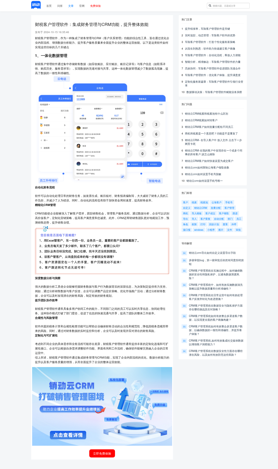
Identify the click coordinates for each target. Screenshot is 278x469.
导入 (194, 219)
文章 (71, 6)
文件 (229, 229)
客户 (185, 202)
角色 (185, 224)
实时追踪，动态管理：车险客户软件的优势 (210, 35)
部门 (230, 219)
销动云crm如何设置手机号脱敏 (203, 174)
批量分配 (216, 208)
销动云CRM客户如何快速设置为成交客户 (209, 161)
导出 (185, 219)
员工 (238, 219)
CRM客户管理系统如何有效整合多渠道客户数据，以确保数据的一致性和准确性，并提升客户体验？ (216, 330)
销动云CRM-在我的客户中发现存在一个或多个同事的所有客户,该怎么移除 (213, 152)
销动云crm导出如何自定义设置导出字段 (212, 253)
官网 (82, 6)
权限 (194, 224)
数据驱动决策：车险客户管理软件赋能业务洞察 (214, 92)
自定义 (186, 208)
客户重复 (205, 219)
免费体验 (95, 6)
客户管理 (229, 208)
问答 (60, 6)
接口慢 (186, 229)
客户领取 (224, 213)
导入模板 (197, 213)
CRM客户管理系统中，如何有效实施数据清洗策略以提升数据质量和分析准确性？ (216, 286)
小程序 (211, 229)
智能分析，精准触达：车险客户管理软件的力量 (213, 62)
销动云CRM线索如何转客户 (201, 120)
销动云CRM (200, 208)
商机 (185, 213)
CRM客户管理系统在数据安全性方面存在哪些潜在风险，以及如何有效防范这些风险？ (216, 352)
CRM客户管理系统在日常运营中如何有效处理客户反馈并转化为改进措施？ (216, 297)
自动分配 (219, 219)
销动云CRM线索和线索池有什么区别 (206, 113)
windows (198, 229)
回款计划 (214, 224)
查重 (225, 224)
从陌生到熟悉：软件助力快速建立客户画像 (210, 48)
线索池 (204, 202)
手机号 (229, 202)
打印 (202, 224)
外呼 (233, 224)
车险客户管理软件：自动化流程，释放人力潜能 (213, 55)
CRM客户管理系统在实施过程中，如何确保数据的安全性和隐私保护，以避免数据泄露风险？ (216, 274)
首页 (49, 6)
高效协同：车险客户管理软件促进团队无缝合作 (213, 68)
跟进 (235, 213)
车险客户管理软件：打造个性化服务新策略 (210, 42)
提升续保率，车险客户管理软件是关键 (207, 28)
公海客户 (216, 202)
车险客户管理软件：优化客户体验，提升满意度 (213, 75)
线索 (194, 202)
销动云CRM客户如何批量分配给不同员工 (209, 127)
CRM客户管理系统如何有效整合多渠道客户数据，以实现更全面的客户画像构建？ (216, 317)
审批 (238, 229)
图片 (220, 229)
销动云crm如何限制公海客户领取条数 (207, 167)
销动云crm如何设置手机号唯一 (204, 180)
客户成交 (210, 213)
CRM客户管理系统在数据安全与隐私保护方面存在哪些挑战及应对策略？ (216, 307)
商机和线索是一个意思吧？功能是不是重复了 (211, 133)
